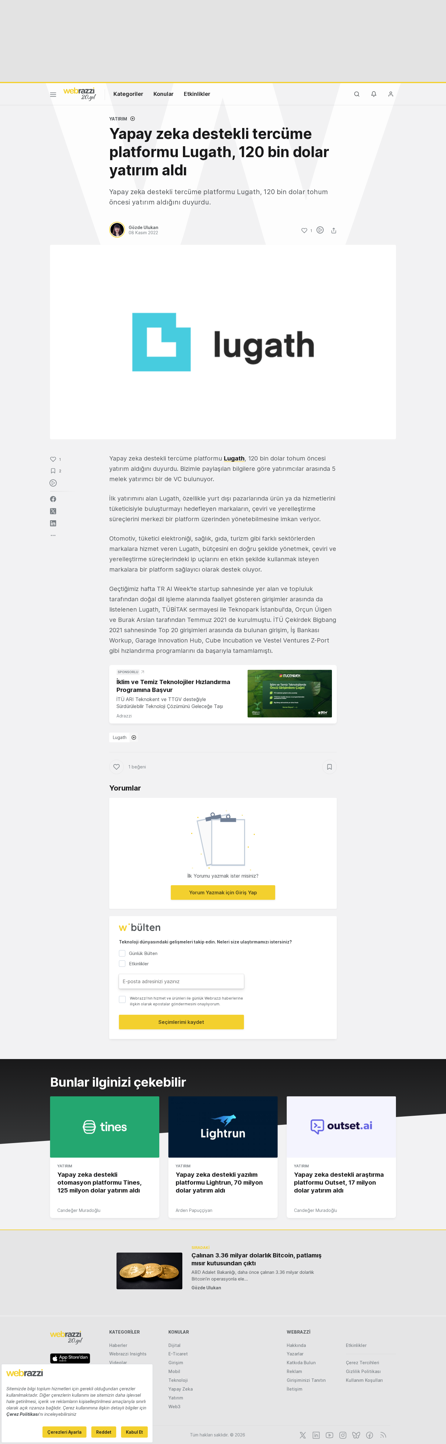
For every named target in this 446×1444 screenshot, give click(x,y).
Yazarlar (295, 1353)
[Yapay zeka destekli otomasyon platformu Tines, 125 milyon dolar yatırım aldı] (104, 1127)
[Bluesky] (355, 1434)
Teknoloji (178, 1380)
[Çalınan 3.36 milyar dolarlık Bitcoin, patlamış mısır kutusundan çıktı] (149, 1271)
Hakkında (296, 1345)
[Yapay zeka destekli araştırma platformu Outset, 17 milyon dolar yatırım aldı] (341, 1127)
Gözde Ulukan (206, 1287)
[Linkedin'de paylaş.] (53, 523)
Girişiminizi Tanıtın (306, 1380)
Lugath (234, 458)
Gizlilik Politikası (363, 1371)
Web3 (174, 1406)
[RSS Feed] (382, 1434)
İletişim (294, 1389)
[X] (302, 1434)
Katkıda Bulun (301, 1362)
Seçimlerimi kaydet (181, 1022)
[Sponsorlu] (290, 693)
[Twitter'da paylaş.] (53, 511)
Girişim (175, 1362)
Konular (164, 94)
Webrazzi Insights (128, 1353)
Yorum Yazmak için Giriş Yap (223, 892)
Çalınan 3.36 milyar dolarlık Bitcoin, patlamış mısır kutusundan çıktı (256, 1259)
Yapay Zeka (180, 1389)
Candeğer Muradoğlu (78, 1210)
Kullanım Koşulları (364, 1380)
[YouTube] (329, 1434)
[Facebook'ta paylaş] (53, 499)
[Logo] (79, 94)
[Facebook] (369, 1434)
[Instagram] (342, 1434)
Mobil (174, 1371)
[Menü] (53, 96)
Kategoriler (128, 94)
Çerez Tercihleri (362, 1362)
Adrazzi (124, 715)
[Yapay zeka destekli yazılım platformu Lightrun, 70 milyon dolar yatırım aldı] (223, 1127)
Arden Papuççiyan (194, 1210)
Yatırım (118, 118)
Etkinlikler (197, 94)
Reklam (294, 1371)
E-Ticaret (178, 1353)
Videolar (118, 1362)
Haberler (118, 1345)
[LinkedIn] (315, 1434)
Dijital (174, 1345)
